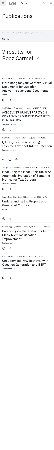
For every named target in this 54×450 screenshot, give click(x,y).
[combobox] (27, 39)
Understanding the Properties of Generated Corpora (24, 203)
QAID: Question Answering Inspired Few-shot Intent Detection (27, 144)
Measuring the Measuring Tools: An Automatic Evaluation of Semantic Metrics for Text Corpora (27, 175)
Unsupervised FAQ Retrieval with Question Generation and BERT (25, 262)
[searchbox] (27, 33)
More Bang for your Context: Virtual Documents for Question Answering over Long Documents (27, 86)
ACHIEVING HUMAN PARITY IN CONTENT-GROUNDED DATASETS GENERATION (26, 116)
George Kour (7, 167)
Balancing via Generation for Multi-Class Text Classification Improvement (27, 235)
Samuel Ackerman (21, 167)
